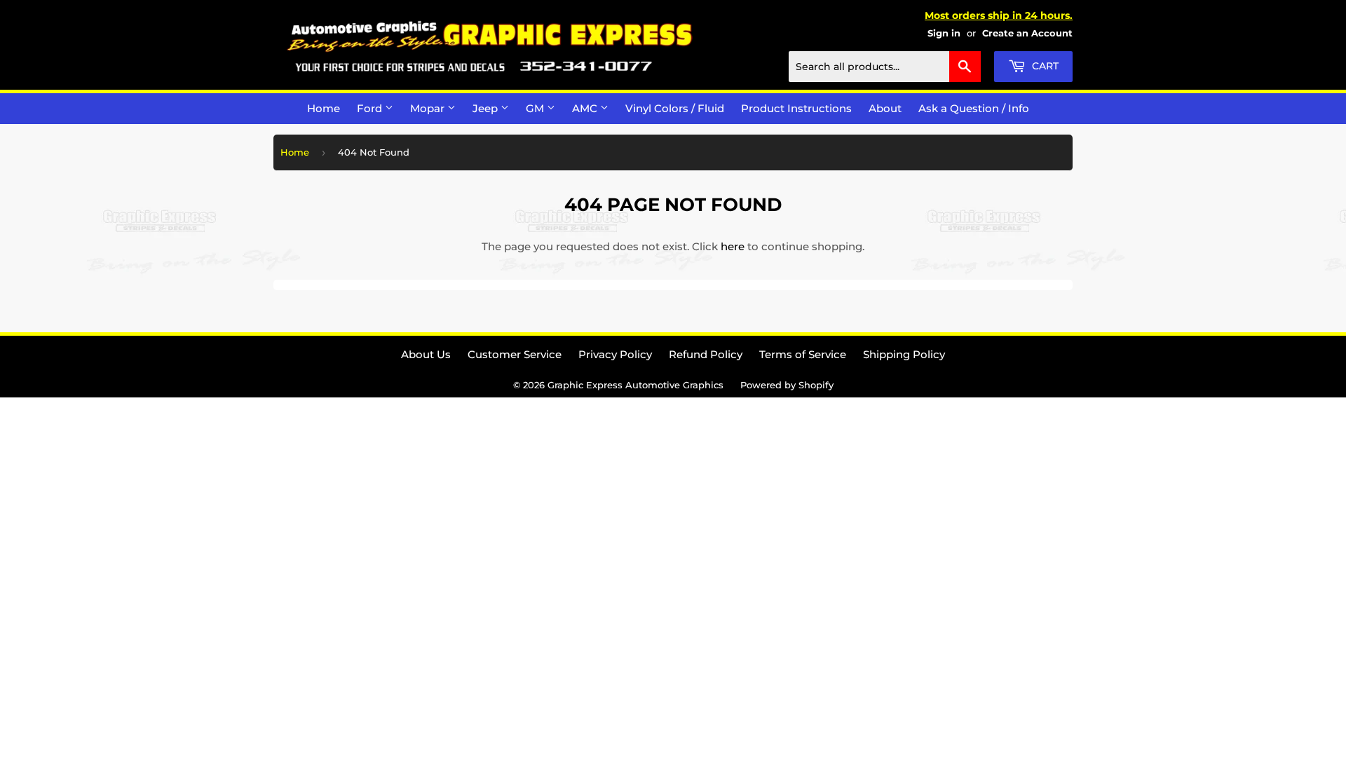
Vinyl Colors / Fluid (674, 108)
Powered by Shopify (787, 384)
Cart (1044, 66)
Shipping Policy (904, 354)
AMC (586, 108)
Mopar (428, 108)
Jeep (487, 108)
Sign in (943, 33)
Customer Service (515, 354)
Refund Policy (705, 354)
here (733, 246)
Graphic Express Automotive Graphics (635, 384)
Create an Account (1027, 33)
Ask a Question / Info (973, 108)
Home (323, 108)
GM (536, 108)
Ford (371, 108)
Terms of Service (802, 354)
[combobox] (885, 66)
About (885, 108)
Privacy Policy (615, 354)
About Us (426, 354)
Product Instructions (796, 108)
